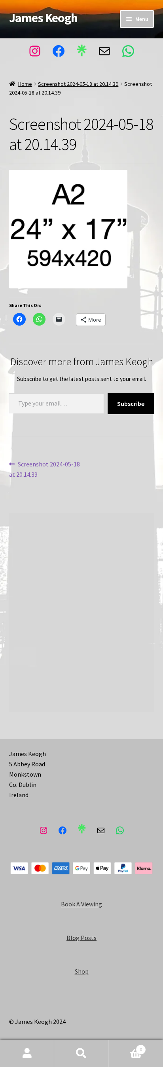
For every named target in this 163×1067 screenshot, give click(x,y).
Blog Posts (81, 938)
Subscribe (130, 403)
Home (25, 83)
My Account (27, 1053)
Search (81, 1053)
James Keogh (43, 18)
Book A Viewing (81, 904)
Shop (82, 971)
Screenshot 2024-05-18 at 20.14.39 (78, 83)
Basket (125, 1046)
